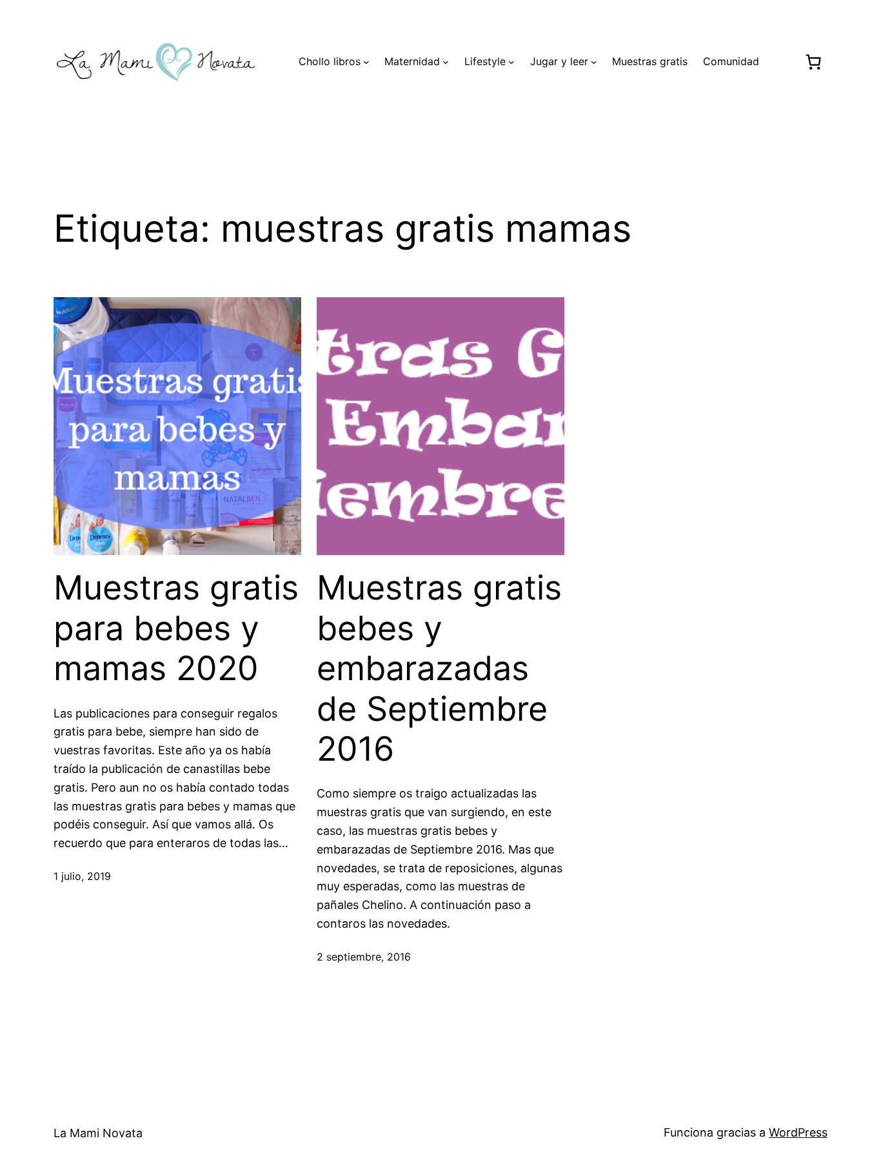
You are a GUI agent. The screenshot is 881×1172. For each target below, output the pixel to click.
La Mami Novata (98, 1133)
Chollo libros (330, 61)
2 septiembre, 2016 (364, 956)
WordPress (798, 1132)
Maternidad (412, 61)
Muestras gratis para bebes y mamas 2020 (176, 628)
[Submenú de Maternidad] (445, 62)
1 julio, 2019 (82, 876)
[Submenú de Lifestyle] (511, 62)
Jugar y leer (559, 61)
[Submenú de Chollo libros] (366, 62)
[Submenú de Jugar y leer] (594, 62)
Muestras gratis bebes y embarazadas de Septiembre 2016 (439, 668)
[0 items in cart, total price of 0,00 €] (812, 61)
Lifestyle (485, 61)
